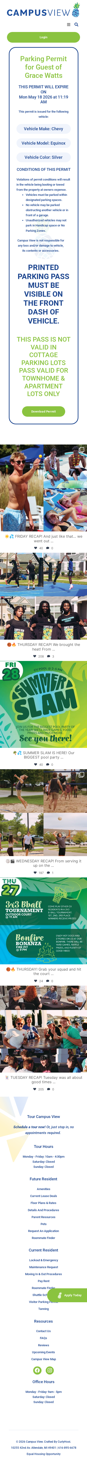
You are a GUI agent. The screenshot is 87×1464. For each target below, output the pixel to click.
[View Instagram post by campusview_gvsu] (82, 525)
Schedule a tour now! (29, 1127)
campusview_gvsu (43, 449)
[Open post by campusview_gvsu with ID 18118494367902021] (43, 704)
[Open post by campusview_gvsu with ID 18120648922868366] (43, 812)
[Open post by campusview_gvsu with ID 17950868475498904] (43, 596)
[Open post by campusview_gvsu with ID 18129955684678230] (43, 488)
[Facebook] (37, 1370)
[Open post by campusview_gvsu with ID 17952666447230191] (43, 920)
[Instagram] (50, 1370)
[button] (68, 24)
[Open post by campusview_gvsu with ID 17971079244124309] (43, 1029)
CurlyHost (64, 1441)
